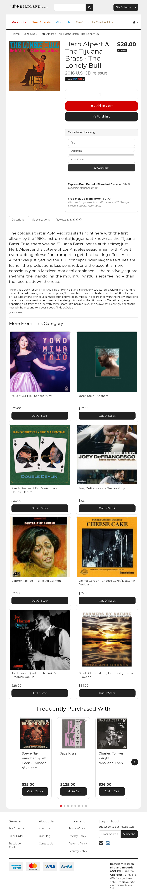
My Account (16, 828)
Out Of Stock (40, 415)
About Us (63, 22)
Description (19, 219)
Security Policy (78, 851)
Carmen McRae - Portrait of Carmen (36, 580)
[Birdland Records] (28, 5)
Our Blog (44, 836)
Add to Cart (103, 106)
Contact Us (46, 843)
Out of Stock (35, 791)
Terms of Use (77, 828)
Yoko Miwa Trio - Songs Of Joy (31, 396)
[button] (47, 720)
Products (19, 22)
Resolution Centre (15, 845)
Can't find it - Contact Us (94, 22)
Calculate (102, 167)
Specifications (41, 219)
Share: (69, 79)
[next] (134, 762)
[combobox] (70, 7)
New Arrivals (41, 22)
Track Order (16, 836)
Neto (112, 888)
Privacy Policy (77, 836)
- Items (125, 7)
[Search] (89, 7)
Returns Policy (78, 843)
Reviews (61, 219)
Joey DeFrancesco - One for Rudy (102, 488)
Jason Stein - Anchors (93, 396)
